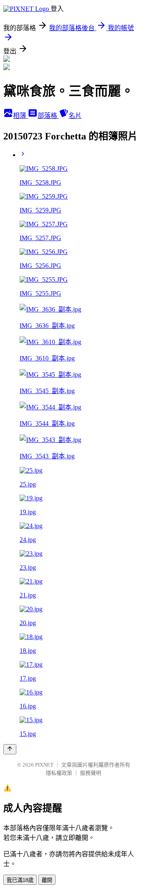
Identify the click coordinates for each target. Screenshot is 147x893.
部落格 (48, 115)
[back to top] (9, 749)
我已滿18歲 (20, 880)
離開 (47, 880)
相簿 (20, 115)
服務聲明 (90, 773)
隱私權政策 (59, 773)
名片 (75, 115)
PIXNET (44, 765)
